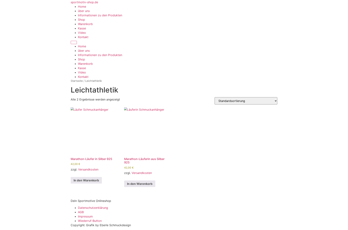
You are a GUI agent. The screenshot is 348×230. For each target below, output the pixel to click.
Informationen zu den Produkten (100, 15)
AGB (81, 212)
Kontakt (83, 37)
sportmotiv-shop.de (84, 2)
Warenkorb (85, 24)
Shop (81, 19)
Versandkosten (88, 169)
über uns (84, 11)
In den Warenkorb (86, 180)
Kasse (82, 28)
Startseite (77, 81)
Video (82, 32)
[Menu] (74, 42)
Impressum (85, 216)
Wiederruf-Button (90, 221)
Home (82, 6)
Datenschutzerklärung (93, 208)
